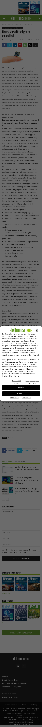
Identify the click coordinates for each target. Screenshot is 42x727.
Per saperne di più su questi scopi (32, 382)
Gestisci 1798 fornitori (16, 382)
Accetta (21, 387)
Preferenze (21, 394)
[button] (37, 330)
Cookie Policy (14, 398)
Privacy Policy (26, 398)
